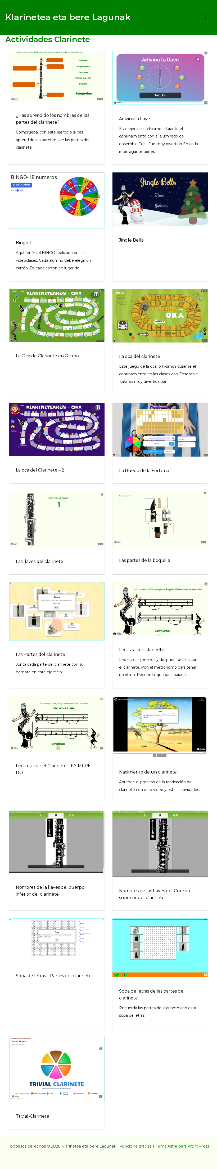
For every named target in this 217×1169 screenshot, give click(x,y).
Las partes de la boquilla (144, 560)
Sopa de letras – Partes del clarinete (54, 975)
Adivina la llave (134, 118)
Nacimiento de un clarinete (148, 772)
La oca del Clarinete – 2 (40, 470)
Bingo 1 (23, 242)
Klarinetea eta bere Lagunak (68, 17)
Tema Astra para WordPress (182, 1146)
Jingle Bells (131, 240)
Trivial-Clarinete (32, 1116)
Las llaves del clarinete (39, 561)
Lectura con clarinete (141, 649)
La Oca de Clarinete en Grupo (47, 355)
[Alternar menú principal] (206, 17)
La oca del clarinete (139, 356)
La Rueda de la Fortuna (144, 470)
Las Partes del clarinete (40, 654)
